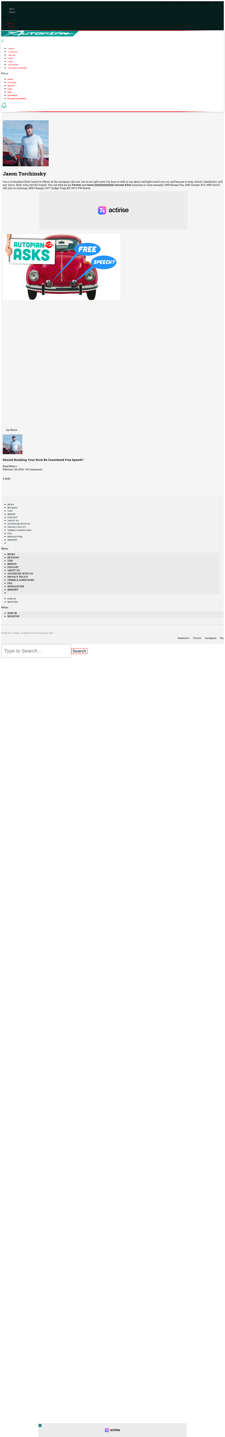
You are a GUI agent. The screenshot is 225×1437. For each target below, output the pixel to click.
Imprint (12, 539)
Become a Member (17, 67)
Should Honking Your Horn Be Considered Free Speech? (43, 460)
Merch (11, 55)
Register (12, 12)
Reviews (12, 51)
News (11, 48)
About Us (13, 520)
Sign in (12, 9)
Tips (10, 61)
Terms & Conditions (19, 530)
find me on (69, 184)
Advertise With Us (18, 523)
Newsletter (14, 536)
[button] (112, 17)
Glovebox (13, 64)
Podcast (12, 517)
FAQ (9, 533)
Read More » (10, 466)
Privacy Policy (16, 527)
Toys (10, 58)
